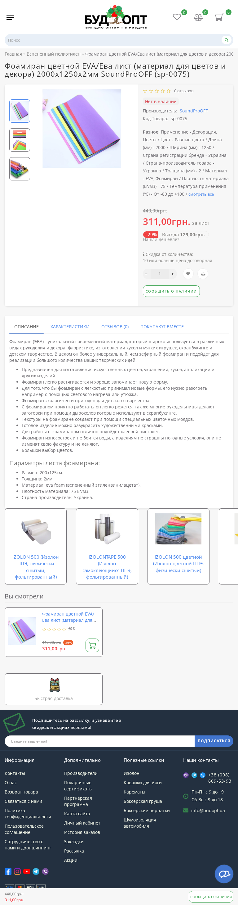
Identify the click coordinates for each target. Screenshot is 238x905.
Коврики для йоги (143, 782)
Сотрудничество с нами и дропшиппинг (28, 845)
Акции (70, 860)
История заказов (82, 832)
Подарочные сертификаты (78, 786)
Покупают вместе (162, 327)
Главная (13, 54)
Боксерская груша (143, 801)
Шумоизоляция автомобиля (140, 823)
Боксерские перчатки (147, 810)
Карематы (134, 792)
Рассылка (74, 851)
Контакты (15, 773)
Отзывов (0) (115, 327)
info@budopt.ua (208, 810)
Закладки (74, 841)
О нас (11, 782)
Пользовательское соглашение (24, 829)
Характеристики (70, 327)
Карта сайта (77, 813)
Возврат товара (21, 792)
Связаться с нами (23, 801)
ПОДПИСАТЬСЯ (214, 741)
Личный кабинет (82, 823)
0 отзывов (182, 90)
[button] (20, 94)
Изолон (131, 773)
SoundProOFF (194, 111)
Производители (81, 773)
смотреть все (201, 194)
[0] (198, 18)
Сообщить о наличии (211, 896)
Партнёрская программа (78, 801)
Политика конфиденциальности (28, 813)
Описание (26, 327)
